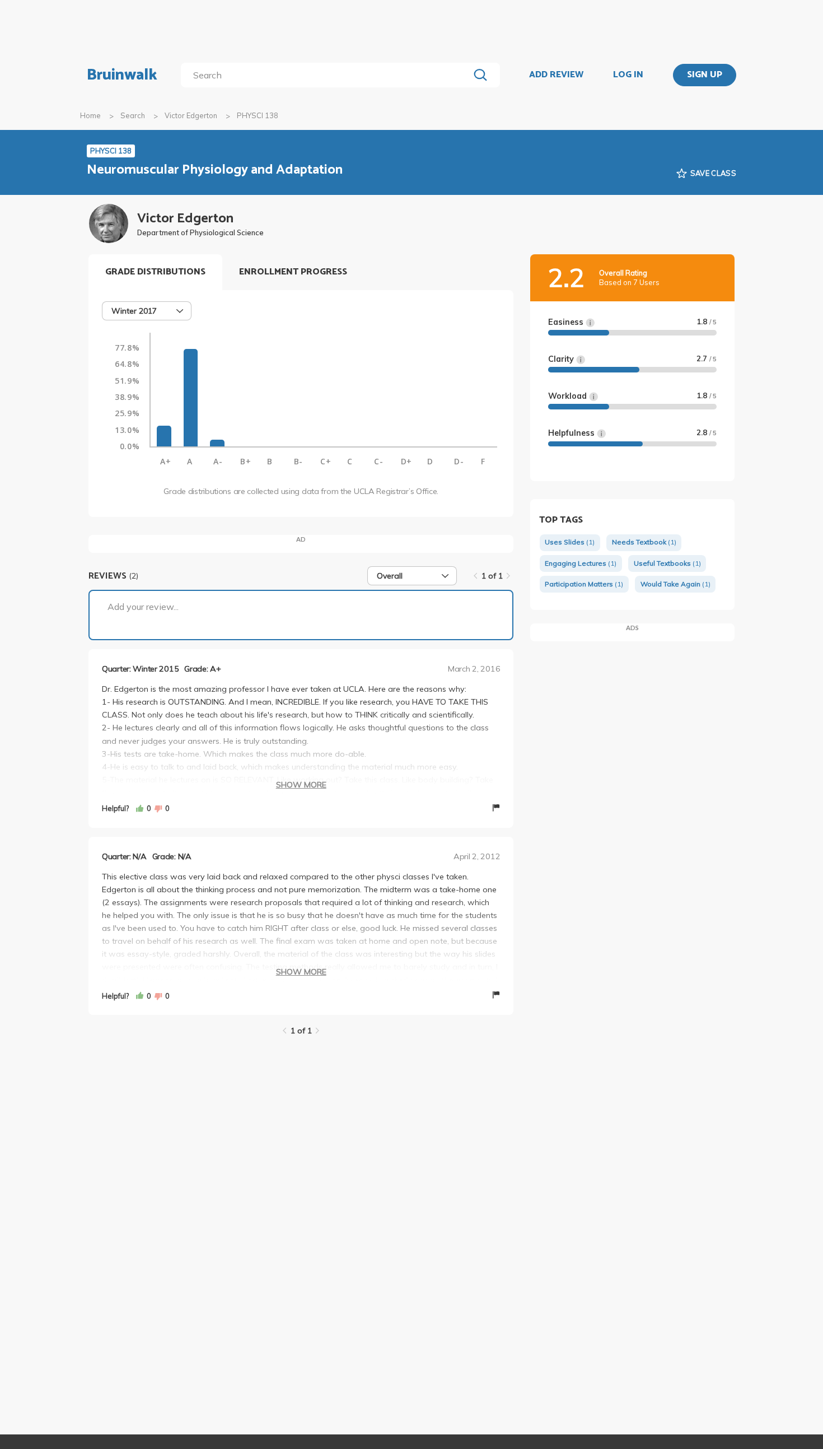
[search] (327, 75)
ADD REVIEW (556, 75)
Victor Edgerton (191, 115)
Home (90, 115)
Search (132, 115)
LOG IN (628, 75)
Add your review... (143, 606)
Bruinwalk (122, 75)
